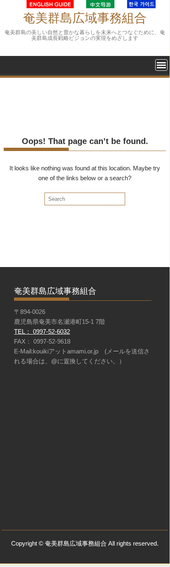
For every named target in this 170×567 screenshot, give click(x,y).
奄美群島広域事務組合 (85, 18)
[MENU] (161, 65)
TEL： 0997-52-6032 (42, 331)
